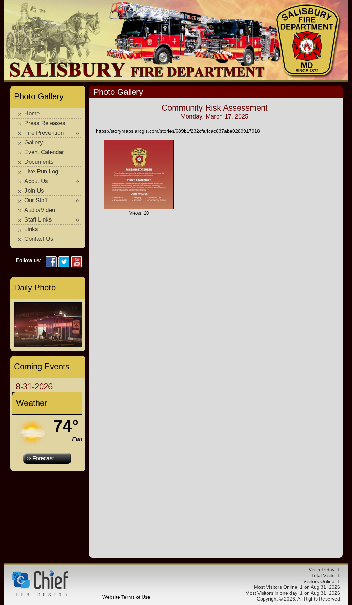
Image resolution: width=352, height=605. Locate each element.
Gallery (33, 142)
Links (31, 229)
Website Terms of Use (126, 597)
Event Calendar (44, 152)
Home (32, 113)
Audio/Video (39, 210)
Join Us (34, 190)
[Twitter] (63, 262)
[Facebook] (51, 262)
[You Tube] (76, 262)
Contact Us (38, 239)
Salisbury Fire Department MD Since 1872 (308, 40)
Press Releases (44, 123)
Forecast (43, 458)
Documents (39, 161)
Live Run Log (41, 171)
